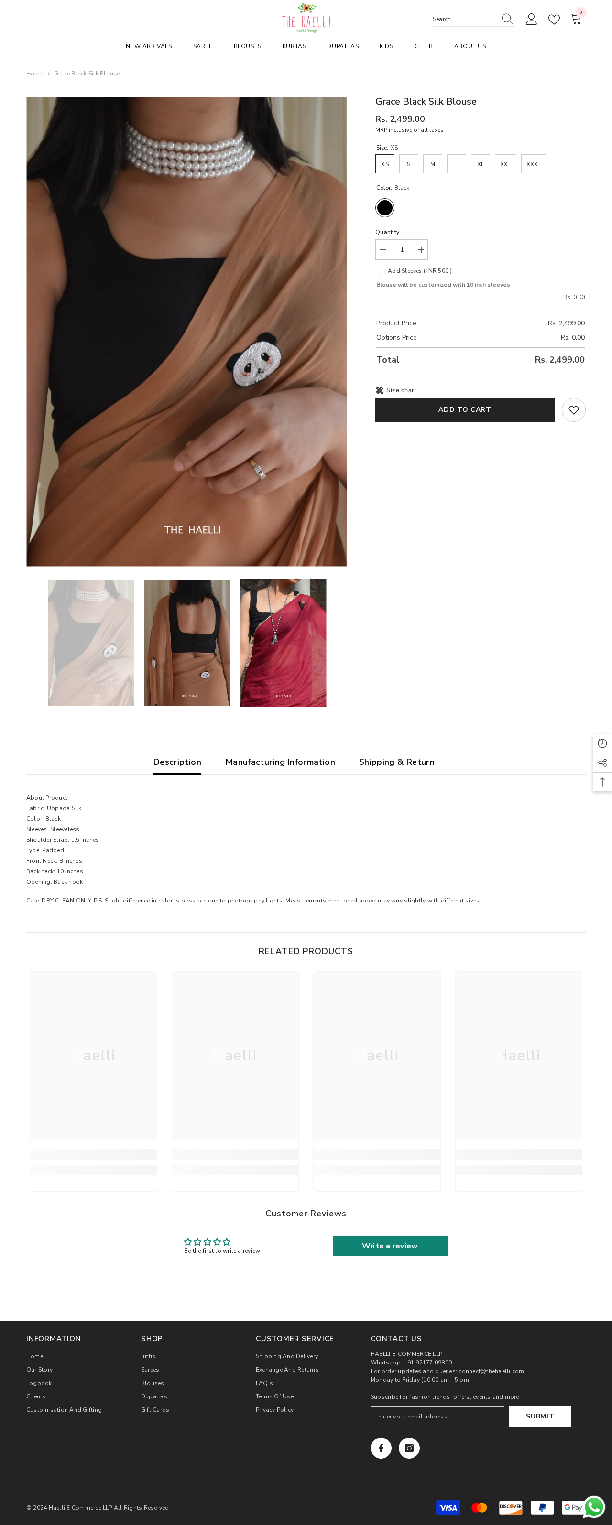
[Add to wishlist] (574, 410)
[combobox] (464, 19)
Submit (540, 1416)
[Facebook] (381, 1448)
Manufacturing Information (280, 762)
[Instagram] (409, 1448)
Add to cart (465, 409)
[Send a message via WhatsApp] (594, 1507)
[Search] (473, 19)
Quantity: (388, 232)
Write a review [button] (390, 1246)
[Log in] (531, 19)
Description (177, 762)
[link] (93, 1154)
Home (34, 73)
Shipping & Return (397, 762)
